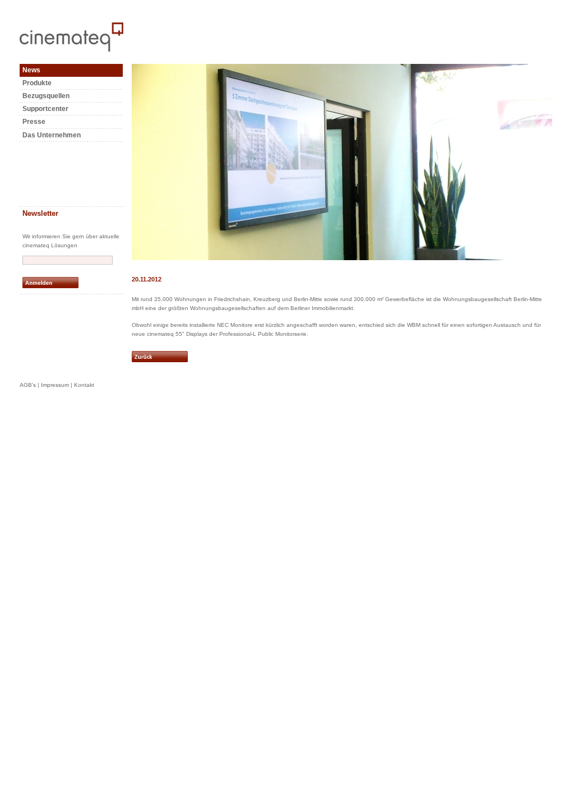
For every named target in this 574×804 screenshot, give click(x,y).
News (31, 70)
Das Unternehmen (51, 135)
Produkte (37, 83)
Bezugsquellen (46, 96)
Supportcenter (45, 109)
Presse (33, 122)
